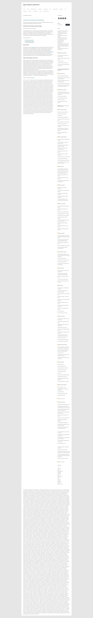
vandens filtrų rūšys (55, 496)
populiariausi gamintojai (39, 572)
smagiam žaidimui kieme (35, 510)
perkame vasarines (25, 572)
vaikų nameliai (54, 602)
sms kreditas (61, 575)
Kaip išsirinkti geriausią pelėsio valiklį (63, 75)
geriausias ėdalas (28, 545)
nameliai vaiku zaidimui (36, 604)
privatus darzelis (50, 522)
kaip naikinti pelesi (45, 555)
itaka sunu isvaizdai (58, 540)
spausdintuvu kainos (42, 558)
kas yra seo (39, 508)
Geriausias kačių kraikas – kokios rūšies (63, 213)
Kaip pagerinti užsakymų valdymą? (63, 458)
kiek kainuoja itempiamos (41, 524)
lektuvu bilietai (30, 98)
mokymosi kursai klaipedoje (31, 99)
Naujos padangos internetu (62, 344)
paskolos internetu (60, 526)
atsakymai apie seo (44, 573)
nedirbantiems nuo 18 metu (55, 575)
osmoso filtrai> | (25, 490)
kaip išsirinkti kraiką (28, 601)
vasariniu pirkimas (53, 566)
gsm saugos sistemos (45, 89)
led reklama (43, 544)
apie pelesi (52, 574)
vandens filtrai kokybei (43, 494)
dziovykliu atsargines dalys (59, 525)
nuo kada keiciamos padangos (52, 532)
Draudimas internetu (61, 316)
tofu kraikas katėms (56, 551)
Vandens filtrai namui (61, 41)
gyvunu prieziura (34, 539)
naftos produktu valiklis (29, 576)
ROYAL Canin (59, 373)
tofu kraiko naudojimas (56, 539)
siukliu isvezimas (55, 553)
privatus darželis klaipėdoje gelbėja (46, 561)
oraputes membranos (41, 559)
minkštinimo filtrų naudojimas (46, 490)
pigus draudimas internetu (37, 104)
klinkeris (29, 555)
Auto (24, 9)
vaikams (30, 517)
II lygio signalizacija (31, 90)
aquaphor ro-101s (43, 503)
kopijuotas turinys (49, 573)
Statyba (40, 11)
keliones (36, 91)
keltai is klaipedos (31, 93)
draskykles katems (41, 579)
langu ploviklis (41, 531)
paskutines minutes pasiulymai (47, 100)
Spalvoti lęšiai (30, 553)
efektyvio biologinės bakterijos (59, 546)
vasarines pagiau (31, 569)
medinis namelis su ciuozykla (38, 529)
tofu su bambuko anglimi (55, 584)
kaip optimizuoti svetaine (52, 516)
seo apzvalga (61, 516)
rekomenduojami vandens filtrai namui (35, 496)
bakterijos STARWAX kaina (49, 554)
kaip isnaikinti (40, 555)
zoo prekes (51, 551)
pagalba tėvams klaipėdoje (37, 561)
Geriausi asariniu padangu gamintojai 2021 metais (44, 584)
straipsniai (39, 545)
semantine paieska (64, 572)
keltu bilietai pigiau (36, 96)
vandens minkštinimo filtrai (61, 497)
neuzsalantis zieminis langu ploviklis (46, 581)
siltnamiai (66, 524)
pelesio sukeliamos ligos (42, 575)
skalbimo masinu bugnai (34, 523)
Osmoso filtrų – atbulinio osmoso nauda (63, 417)
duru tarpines (49, 523)
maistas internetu (56, 595)
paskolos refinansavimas (35, 579)
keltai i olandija (36, 92)
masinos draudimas (42, 98)
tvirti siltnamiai (57, 594)
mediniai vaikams (39, 603)
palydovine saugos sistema (32, 100)
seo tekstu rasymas (33, 574)
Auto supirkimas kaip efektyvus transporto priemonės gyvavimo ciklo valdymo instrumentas (64, 93)
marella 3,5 (36, 551)
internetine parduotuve (36, 489)
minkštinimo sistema (53, 490)
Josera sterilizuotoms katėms (62, 366)
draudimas (33, 89)
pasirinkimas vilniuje (37, 522)
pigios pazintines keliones (35, 103)
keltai (49, 91)
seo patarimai (61, 573)
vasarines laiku (37, 566)
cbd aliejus (52, 523)
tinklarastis (37, 110)
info (62, 538)
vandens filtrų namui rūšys (40, 495)
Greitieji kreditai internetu (62, 384)
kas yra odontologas (51, 601)
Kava (50, 9)
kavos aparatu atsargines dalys (27, 533)
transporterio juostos (43, 110)
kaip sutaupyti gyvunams (52, 589)
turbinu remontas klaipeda (31, 525)
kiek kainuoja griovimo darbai (65, 555)
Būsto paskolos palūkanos (61, 395)
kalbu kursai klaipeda (43, 90)
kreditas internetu (25, 536)
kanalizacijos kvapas (36, 546)
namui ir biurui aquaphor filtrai (65, 503)
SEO (65, 9)
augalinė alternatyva (66, 539)
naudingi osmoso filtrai (39, 493)
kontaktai (29, 540)
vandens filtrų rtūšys (66, 495)
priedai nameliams (48, 602)
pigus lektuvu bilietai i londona (48, 105)
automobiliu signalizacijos (41, 85)
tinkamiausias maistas (62, 544)
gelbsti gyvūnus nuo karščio (56, 598)
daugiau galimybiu (25, 573)
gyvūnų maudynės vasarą (64, 598)
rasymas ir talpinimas (55, 565)
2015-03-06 (32, 77)
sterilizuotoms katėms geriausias (59, 511)
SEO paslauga (51, 51)
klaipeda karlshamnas (42, 96)
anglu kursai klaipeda (34, 83)
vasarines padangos (46, 531)
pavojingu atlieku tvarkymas (52, 559)
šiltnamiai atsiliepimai (38, 544)
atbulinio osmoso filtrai (47, 500)
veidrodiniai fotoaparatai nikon (49, 576)
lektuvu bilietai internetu (35, 98)
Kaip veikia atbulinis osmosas (62, 258)
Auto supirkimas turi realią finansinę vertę (64, 404)
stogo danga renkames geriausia (62, 554)
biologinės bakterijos (30, 546)
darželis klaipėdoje (54, 561)
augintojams (33, 545)
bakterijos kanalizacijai (28, 88)
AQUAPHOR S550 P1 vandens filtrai (63, 422)
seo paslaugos (42, 107)
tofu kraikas (52, 538)
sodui (68, 546)
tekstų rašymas (33, 110)
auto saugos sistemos (46, 84)
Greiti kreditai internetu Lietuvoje (62, 393)
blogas (36, 545)
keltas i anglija (42, 93)
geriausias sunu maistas (53, 547)
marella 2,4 (32, 551)
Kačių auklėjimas (60, 115)
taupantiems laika (48, 566)
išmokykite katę (35, 536)
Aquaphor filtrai (60, 42)
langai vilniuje (44, 97)
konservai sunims (65, 537)
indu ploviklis (46, 559)
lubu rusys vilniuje (57, 524)
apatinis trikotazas (25, 560)
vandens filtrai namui (32, 494)
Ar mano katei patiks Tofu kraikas (62, 158)
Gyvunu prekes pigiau (61, 398)
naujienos (35, 540)
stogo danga (65, 553)
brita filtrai (37, 601)
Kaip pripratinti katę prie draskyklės (63, 117)
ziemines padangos (52, 531)
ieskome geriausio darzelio (43, 522)
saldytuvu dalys (45, 533)
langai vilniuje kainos (50, 97)
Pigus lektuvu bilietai (61, 73)
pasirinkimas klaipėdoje (60, 561)
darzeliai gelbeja (31, 522)
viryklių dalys (34, 533)
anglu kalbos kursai (35, 81)
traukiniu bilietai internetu (29, 112)
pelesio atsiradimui (57, 574)
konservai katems (37, 538)
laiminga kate (43, 525)
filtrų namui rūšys (49, 496)
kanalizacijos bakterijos (26, 91)
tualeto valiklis (37, 558)
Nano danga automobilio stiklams (62, 97)
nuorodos (39, 540)
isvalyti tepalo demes (54, 529)
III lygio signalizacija (37, 90)
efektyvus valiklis (55, 554)
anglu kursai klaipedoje (40, 83)
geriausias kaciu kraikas (60, 510)
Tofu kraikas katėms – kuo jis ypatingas (63, 215)
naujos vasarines (59, 566)
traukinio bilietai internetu (46, 111)
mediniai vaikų (66, 602)
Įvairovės (29, 11)
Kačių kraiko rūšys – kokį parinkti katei (63, 211)
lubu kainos (52, 524)
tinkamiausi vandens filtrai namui (51, 494)
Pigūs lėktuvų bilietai (32, 105)
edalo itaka (53, 540)
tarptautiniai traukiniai (28, 110)
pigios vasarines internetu (58, 569)
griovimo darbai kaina (60, 559)
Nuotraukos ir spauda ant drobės (62, 449)
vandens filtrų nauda (42, 497)
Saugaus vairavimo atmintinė (62, 337)
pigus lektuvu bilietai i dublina (40, 105)
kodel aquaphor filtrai (36, 504)
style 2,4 (39, 551)
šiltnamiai (35, 547)
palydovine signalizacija (39, 100)
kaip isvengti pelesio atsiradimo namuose (54, 509)
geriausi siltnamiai (52, 543)
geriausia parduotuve (64, 591)
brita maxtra (56, 601)
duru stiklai (67, 522)
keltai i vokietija (50, 92)
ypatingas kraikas (42, 543)
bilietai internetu (36, 88)
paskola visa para (48, 575)
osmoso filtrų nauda (30, 490)
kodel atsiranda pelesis (43, 518)
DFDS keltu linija (29, 89)
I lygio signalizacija (25, 90)
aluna (26, 551)
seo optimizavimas (36, 107)
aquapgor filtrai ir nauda (53, 502)
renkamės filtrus (56, 544)
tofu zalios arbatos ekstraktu (63, 584)
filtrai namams (37, 494)
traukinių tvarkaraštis (36, 112)
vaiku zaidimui (63, 518)
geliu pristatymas (65, 559)
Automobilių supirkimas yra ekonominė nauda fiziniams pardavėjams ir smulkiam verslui (64, 236)
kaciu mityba (30, 536)
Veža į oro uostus (46, 11)
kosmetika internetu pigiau (39, 560)
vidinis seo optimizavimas (45, 516)
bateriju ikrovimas (25, 559)
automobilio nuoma (28, 85)
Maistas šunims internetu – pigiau (62, 312)
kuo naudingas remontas (52, 514)
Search (59, 23)
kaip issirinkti (57, 543)
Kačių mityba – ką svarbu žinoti (62, 123)
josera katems (35, 537)
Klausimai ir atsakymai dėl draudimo (63, 341)
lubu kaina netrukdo (65, 523)
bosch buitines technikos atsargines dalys (33, 526)
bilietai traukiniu (41, 88)
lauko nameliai (28, 552)
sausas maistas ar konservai (47, 529)
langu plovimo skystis (36, 531)
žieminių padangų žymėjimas (56, 489)
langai (41, 97)
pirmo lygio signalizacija (48, 106)
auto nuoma (28, 84)
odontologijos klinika (54, 536)
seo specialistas (46, 572)
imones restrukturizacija (49, 558)
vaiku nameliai (48, 552)
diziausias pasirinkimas (36, 568)
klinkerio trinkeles (60, 553)
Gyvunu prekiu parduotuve (62, 109)
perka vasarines (50, 567)
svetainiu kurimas (66, 573)
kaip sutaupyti (67, 540)
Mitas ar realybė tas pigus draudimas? (63, 339)
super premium (60, 536)
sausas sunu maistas (28, 543)
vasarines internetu (29, 566)
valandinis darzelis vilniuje (29, 537)
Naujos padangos (61, 166)
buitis (27, 517)
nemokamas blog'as (39, 99)
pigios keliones (30, 103)
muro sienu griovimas (64, 558)
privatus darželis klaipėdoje (27, 562)
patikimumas (30, 559)
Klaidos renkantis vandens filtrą (62, 96)
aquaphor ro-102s (48, 503)
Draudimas (40, 9)
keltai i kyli (31, 92)
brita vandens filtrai (25, 547)
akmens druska (42, 576)
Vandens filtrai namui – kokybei (62, 327)
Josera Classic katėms (61, 364)
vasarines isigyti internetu (50, 569)
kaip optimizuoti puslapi (58, 572)
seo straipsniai (46, 107)
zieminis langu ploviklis (29, 531)
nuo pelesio (51, 562)
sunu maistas (64, 536)
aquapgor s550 (54, 503)
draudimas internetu (39, 89)
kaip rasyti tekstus (38, 573)
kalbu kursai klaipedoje (50, 90)
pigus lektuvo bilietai (49, 104)
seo (33, 107)
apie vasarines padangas (32, 572)
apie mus (32, 540)
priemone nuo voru (61, 507)
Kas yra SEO (25, 28)
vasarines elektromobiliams (64, 567)
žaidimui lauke (38, 552)
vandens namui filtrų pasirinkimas (58, 495)
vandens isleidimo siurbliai (61, 522)
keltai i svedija (45, 92)
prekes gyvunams (29, 539)
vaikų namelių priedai (59, 608)
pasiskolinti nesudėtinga (54, 526)
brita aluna (28, 551)
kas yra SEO (34, 47)
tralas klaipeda (43, 553)
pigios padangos (46, 530)
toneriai (63, 608)
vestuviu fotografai (58, 558)
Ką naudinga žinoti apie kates (62, 113)
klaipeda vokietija (28, 97)
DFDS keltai (46, 88)
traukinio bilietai (39, 111)
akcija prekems (48, 543)
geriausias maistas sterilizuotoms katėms (34, 511)
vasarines (33, 566)
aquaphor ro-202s (61, 504)
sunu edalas (54, 587)
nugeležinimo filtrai (46, 507)
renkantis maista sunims (57, 576)
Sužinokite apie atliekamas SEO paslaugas (33, 20)
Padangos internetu (61, 233)
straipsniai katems (38, 525)
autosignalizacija (47, 85)
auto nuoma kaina (40, 84)
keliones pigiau (40, 91)
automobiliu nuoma (34, 85)
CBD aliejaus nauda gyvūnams (62, 369)
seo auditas (38, 574)
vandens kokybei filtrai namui (49, 495)
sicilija (24, 576)
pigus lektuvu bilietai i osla (27, 106)
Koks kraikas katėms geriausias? (62, 376)
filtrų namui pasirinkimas (62, 493)
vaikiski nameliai (43, 552)
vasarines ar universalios (48, 565)
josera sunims (40, 537)
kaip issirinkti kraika (60, 547)
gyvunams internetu (57, 591)
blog (44, 88)
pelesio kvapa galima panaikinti (54, 507)
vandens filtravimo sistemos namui (61, 494)
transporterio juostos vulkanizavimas (31, 111)
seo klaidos (34, 573)
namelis (24, 604)
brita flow (45, 551)
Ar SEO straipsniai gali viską (29, 41)
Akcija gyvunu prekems (61, 203)
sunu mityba (63, 540)
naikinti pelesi (58, 555)
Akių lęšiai (52, 603)
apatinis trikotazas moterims (55, 560)
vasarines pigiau (64, 566)
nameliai (24, 552)
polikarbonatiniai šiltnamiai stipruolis (34, 518)
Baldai (28, 9)
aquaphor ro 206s (33, 507)
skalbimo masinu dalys (39, 533)
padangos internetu (29, 530)
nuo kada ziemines (63, 517)
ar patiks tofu (61, 539)
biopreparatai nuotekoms (26, 554)
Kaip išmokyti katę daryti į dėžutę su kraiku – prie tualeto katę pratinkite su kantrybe (63, 129)
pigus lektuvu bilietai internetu (35, 106)
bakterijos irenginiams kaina (41, 554)
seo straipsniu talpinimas (53, 500)
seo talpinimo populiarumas (33, 565)
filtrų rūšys (61, 489)
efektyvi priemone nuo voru (29, 515)
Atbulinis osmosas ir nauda (61, 443)
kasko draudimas (32, 91)
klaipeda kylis (48, 96)
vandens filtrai (27, 500)
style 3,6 (42, 551)
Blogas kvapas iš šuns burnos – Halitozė (63, 121)
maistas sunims (47, 547)
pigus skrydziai (42, 106)
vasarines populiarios (34, 567)
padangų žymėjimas (42, 489)
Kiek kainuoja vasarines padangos (52, 533)
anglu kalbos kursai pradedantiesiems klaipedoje (36, 82)
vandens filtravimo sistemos (54, 493)
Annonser (24, 11)
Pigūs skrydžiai (55, 9)
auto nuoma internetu (34, 84)
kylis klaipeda (38, 97)
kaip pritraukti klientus (48, 574)
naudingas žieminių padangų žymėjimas (43, 514)
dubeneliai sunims (54, 537)
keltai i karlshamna (27, 92)
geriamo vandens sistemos (33, 500)
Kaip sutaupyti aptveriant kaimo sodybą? (63, 83)
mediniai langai (48, 98)
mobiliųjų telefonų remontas (51, 511)
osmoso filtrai (36, 490)
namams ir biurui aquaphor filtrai (28, 504)
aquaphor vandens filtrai (61, 500)
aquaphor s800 (38, 503)
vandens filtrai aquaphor (37, 501)
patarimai (38, 576)
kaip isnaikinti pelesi (36, 575)
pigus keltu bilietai (43, 104)
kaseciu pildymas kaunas (29, 609)
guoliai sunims (50, 537)
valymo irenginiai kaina (59, 562)
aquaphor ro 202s (27, 507)
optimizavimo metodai (56, 573)
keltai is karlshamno (26, 93)
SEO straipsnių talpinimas (31, 5)
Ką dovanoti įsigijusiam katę (62, 371)
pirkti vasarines (30, 568)
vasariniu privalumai (60, 568)
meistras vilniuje (49, 536)
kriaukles (58, 516)
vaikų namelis (67, 551)
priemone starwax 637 (34, 554)
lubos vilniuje (62, 524)
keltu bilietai (25, 96)
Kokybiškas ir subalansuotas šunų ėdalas (63, 160)
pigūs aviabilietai (30, 104)
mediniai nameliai (62, 551)
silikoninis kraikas (42, 538)
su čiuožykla (55, 552)
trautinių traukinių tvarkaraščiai (44, 112)
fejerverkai (49, 545)
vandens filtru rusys (32, 503)
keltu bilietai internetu (30, 96)
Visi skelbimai (35, 11)
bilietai (32, 88)
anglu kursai (28, 83)
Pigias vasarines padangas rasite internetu (64, 245)
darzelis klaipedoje (66, 611)
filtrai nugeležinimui (66, 489)
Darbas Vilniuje (63, 552)
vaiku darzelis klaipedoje (30, 561)
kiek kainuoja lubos (48, 524)
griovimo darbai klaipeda (49, 553)
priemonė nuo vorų (29, 508)
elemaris (48, 551)
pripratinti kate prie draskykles (30, 529)
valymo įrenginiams (28, 558)
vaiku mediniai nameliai (29, 604)
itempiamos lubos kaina (34, 524)
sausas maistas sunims (58, 538)
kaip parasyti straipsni (51, 572)
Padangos (59, 468)
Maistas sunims (60, 285)
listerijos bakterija (49, 518)
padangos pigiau (57, 531)
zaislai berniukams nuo (52, 525)
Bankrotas (61, 9)
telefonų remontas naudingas (53, 510)
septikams (33, 558)
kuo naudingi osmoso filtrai (46, 493)
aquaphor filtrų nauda (42, 502)
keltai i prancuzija (40, 92)
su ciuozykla (51, 552)
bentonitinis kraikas (47, 538)
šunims (44, 539)
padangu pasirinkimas (44, 532)
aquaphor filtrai (67, 500)
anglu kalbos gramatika (28, 81)
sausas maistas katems (31, 538)
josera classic (56, 515)
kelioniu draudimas (45, 91)
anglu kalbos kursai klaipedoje (42, 81)
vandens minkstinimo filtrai (39, 507)
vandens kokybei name (26, 496)
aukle (54, 562)
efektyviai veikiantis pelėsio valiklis (38, 515)
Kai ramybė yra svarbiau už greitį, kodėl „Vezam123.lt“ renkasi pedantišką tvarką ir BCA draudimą (64, 455)
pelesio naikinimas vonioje (34, 555)
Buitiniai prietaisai (33, 9)
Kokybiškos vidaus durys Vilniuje (62, 37)
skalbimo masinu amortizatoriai (42, 523)
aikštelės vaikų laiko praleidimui (44, 510)
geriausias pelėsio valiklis (37, 509)
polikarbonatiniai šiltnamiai (63, 543)
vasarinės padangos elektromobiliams (32, 514)
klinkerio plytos (25, 555)
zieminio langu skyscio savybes (56, 518)
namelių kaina (25, 603)
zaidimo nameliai (42, 608)
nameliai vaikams (33, 552)
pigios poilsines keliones (43, 103)
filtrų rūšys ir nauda (59, 490)
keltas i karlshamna (47, 93)
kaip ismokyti (38, 543)
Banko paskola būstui (61, 391)
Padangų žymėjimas (60, 352)
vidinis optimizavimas (47, 526)
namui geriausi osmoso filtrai (31, 497)
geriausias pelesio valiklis (62, 515)
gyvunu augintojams (40, 539)
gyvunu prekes (42, 526)
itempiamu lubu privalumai (58, 523)
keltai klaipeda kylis (37, 93)
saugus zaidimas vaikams (49, 517)
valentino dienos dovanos (46, 560)
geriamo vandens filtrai (44, 501)
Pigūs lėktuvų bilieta (26, 105)
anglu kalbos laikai (45, 82)
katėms (47, 539)
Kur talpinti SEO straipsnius (29, 42)
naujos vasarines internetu (37, 569)
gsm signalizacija (50, 89)
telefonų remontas (35, 508)
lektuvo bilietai (25, 98)
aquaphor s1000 (58, 503)
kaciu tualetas (25, 538)
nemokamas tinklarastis (45, 99)
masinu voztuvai (55, 522)
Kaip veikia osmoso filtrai (61, 99)
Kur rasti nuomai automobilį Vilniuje (63, 279)
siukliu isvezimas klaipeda (53, 604)
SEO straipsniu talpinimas (29, 40)
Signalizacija (46, 9)
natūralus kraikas (46, 601)
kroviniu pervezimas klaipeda (37, 553)
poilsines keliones (29, 107)
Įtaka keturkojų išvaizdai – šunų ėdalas (63, 381)
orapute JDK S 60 (35, 559)
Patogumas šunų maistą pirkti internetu (63, 374)
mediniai (62, 602)
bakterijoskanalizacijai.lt (62, 560)
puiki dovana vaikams (29, 510)
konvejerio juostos (33, 97)
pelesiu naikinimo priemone (52, 555)
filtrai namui (37, 497)
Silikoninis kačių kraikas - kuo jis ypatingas (64, 156)
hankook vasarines (45, 567)
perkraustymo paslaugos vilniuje (41, 536)
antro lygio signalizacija (47, 83)
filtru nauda (62, 545)
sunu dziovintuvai (60, 537)
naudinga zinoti (40, 567)
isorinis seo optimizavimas (37, 516)
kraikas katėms (33, 601)
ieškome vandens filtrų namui (33, 495)
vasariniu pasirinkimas (56, 567)
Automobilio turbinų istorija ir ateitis (63, 62)
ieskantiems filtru (54, 545)
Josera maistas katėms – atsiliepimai (63, 367)
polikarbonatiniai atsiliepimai (30, 544)
